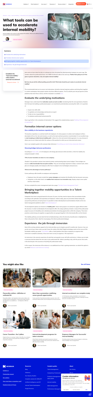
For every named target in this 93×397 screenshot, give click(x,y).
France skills (35, 151)
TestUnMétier (45, 231)
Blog (26, 369)
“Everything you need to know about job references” (70, 144)
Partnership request (8, 374)
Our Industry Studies (30, 375)
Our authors (6, 377)
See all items (85, 264)
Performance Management (54, 389)
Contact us (6, 370)
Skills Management (52, 385)
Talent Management (52, 369)
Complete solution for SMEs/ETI (33, 379)
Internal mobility (51, 382)
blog (9, 15)
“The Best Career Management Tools (68, 185)
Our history (73, 369)
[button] (89, 4)
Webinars (27, 372)
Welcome (5, 15)
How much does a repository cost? (12, 381)
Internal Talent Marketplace (32, 385)
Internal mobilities (15, 15)
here (61, 93)
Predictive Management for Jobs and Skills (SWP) (57, 377)
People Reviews (29, 388)
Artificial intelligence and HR (33, 382)
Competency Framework (54, 373)
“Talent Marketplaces (50, 203)
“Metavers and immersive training (39, 247)
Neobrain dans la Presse (9, 385)
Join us (71, 372)
